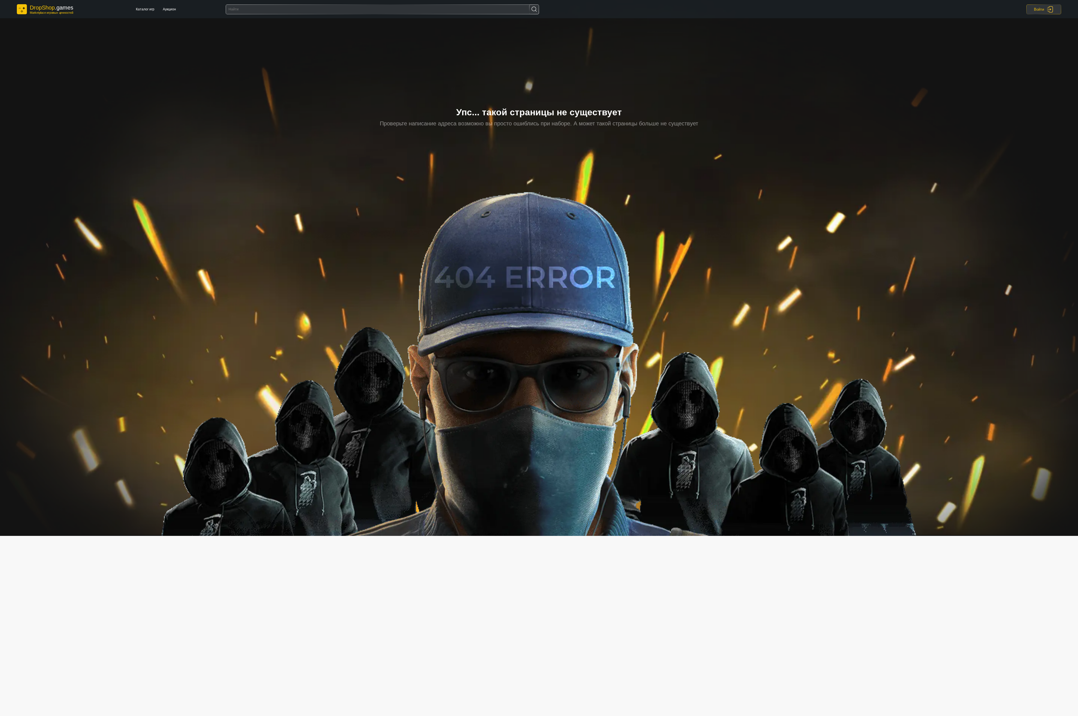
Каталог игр (145, 9)
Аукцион (169, 9)
